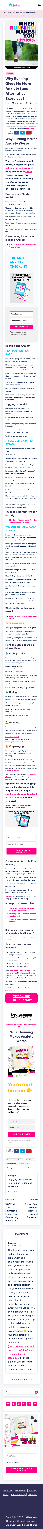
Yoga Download (13, 770)
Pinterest (21, 1027)
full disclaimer (30, 128)
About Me (8, 1490)
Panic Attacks (29, 1160)
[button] (21, 288)
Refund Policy (18, 1494)
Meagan (12, 1175)
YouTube (26, 1024)
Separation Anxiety (12, 1163)
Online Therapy (28, 114)
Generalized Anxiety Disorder (15, 1160)
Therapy (8, 896)
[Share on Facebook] (16, 133)
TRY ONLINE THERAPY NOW (21, 998)
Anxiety (10, 73)
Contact (32, 1494)
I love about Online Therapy (20, 970)
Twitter (33, 1024)
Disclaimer (20, 1490)
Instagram (18, 1024)
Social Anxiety (24, 1163)
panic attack (10, 507)
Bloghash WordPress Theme (21, 1525)
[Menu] (39, 4)
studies (8, 367)
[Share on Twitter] (22, 133)
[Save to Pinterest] (29, 133)
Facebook (9, 1024)
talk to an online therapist (18, 168)
